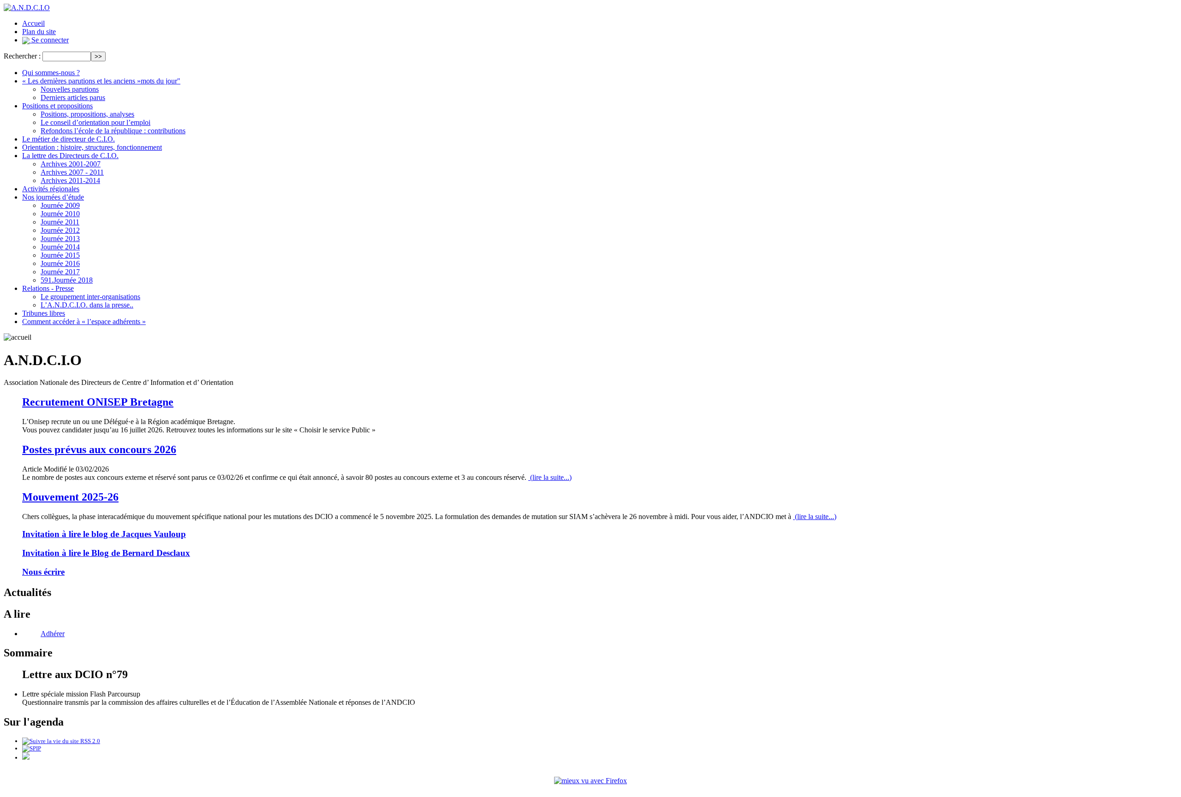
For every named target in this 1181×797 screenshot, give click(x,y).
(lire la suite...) (550, 477)
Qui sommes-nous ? (51, 73)
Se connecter (49, 40)
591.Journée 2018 (67, 280)
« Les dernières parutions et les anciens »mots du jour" (101, 81)
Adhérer (53, 634)
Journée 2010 (60, 214)
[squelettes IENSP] (26, 757)
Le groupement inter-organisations (90, 297)
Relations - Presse (48, 288)
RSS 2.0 (89, 741)
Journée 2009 (60, 205)
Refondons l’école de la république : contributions (113, 131)
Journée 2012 (60, 230)
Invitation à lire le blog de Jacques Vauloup (104, 534)
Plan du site (39, 31)
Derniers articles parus (73, 97)
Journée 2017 (60, 272)
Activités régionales (50, 189)
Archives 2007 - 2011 (72, 172)
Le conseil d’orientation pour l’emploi (95, 122)
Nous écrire (43, 572)
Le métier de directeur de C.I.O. (68, 139)
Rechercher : (22, 56)
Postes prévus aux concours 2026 (99, 449)
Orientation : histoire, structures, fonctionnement (92, 147)
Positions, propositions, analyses (87, 114)
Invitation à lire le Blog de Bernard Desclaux (106, 553)
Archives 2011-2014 (70, 180)
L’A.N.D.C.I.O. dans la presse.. (87, 305)
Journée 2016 (60, 263)
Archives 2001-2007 (71, 164)
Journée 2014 (60, 247)
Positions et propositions (57, 106)
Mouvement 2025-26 (70, 497)
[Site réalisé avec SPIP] (31, 748)
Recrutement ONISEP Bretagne (97, 402)
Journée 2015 (60, 255)
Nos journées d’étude (53, 197)
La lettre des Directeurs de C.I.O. (70, 155)
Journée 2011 (60, 222)
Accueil (33, 23)
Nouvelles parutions (70, 89)
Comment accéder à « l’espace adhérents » (84, 321)
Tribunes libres (43, 313)
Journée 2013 (60, 238)
